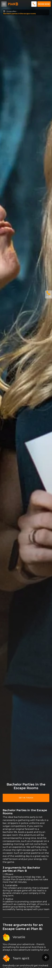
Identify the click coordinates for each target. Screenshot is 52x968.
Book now (44, 4)
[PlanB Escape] (4, 11)
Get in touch (26, 798)
